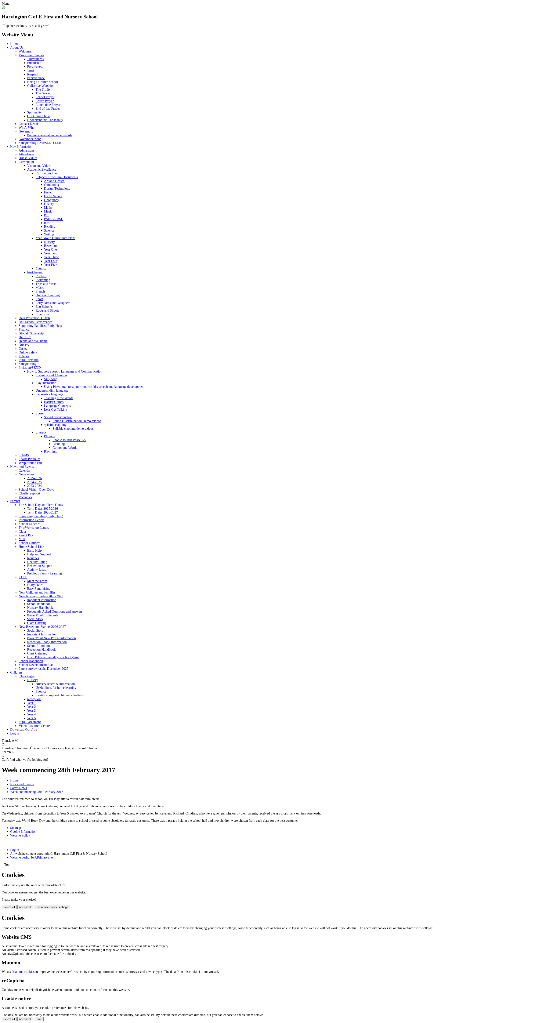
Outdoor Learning (48, 295)
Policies (24, 356)
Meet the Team (37, 581)
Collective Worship (40, 85)
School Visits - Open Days (36, 489)
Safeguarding (27, 364)
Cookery (41, 276)
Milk (22, 539)
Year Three (51, 257)
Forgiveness (35, 66)
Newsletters (26, 474)
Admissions (26, 150)
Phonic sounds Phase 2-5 (69, 440)
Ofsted (23, 348)
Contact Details (29, 124)
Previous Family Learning (44, 573)
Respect (32, 74)
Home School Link (31, 546)
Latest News (18, 788)
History (49, 204)
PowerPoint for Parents (42, 615)
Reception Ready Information (47, 642)
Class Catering (37, 623)
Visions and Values (31, 55)
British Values (28, 158)
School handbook (39, 604)
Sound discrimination (58, 417)
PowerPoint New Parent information (51, 638)
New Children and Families (37, 592)
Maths (48, 207)
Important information (41, 600)
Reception (51, 245)
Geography (51, 200)
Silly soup (50, 379)
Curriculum (26, 162)
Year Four (50, 261)
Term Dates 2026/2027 (42, 512)
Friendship (34, 63)
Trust (30, 70)
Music (48, 211)
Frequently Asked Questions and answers (54, 611)
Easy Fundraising (38, 588)
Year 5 (31, 718)
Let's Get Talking (55, 409)
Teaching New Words (58, 398)
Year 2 (31, 706)
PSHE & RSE (53, 219)
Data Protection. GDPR (34, 318)
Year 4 (31, 714)
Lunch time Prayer (48, 104)
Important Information (42, 634)
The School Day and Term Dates (41, 505)
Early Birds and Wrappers (53, 303)
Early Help (34, 550)
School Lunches (29, 524)
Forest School (53, 196)
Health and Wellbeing (33, 341)
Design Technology (57, 188)
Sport (39, 299)
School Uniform (29, 543)
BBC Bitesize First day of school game (53, 657)
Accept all (25, 907)
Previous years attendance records (49, 135)
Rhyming (50, 451)
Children (16, 672)
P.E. (46, 215)
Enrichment (35, 272)
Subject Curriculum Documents (57, 177)
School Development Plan (36, 665)
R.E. (47, 223)
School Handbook (39, 645)
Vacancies (25, 497)
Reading (49, 226)
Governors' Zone (30, 139)
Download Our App (23, 729)
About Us (16, 47)
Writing (49, 234)
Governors (26, 131)
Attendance (26, 154)
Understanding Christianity (45, 120)
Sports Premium (29, 459)
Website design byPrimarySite (31, 857)
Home (14, 44)
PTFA (23, 577)
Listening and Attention (51, 375)
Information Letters (31, 520)
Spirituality (34, 112)
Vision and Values (39, 165)
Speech (40, 413)
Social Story (35, 619)
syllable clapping (55, 425)
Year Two (50, 253)
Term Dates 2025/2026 (42, 508)
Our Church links (38, 116)
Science (49, 230)
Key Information (21, 146)
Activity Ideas (36, 569)
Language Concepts (57, 405)
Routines (33, 558)
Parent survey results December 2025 (43, 668)
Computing (51, 184)
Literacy (41, 432)
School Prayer (45, 97)
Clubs (22, 531)
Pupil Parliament (30, 722)
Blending (59, 444)
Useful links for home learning (56, 687)
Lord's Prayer (45, 101)
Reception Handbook (41, 649)
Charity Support (29, 493)
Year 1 (31, 703)
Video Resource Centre (34, 726)
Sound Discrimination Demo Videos (77, 421)
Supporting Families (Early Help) (41, 325)
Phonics (41, 268)
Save (39, 1019)
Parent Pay (26, 535)
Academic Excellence (41, 169)
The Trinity (43, 89)
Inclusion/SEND (30, 367)
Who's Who (27, 127)
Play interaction (46, 383)
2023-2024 (34, 485)
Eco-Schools (44, 306)
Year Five (50, 264)
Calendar (25, 470)
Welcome (25, 51)
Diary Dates (35, 585)
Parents (15, 501)
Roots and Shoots (47, 310)
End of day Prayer (48, 108)
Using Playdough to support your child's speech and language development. (94, 386)
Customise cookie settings (52, 907)
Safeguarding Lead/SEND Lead (40, 143)
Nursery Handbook (40, 607)
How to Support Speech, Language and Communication (64, 371)
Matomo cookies (23, 971)
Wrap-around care (31, 463)
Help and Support (39, 554)
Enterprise (42, 314)
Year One (50, 249)
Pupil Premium (29, 360)
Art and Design (54, 181)
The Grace (43, 93)
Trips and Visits (46, 284)
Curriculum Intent (47, 173)
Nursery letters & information (55, 684)
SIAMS (24, 455)
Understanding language (52, 390)
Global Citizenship (31, 333)
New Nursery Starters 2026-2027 (41, 596)
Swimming (43, 280)
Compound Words (65, 447)
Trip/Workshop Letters (34, 527)
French (48, 192)
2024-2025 (34, 482)
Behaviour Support (40, 565)
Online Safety (28, 352)
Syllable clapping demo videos (73, 428)
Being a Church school (42, 82)
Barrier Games (54, 402)
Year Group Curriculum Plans (55, 238)
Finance (24, 329)
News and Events (22, 466)
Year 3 (31, 710)
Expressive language (49, 394)
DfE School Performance (35, 322)
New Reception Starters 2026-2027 (42, 626)
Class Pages (27, 676)
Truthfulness (35, 59)
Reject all (9, 907)
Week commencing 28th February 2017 (36, 792)
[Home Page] (3, 8)
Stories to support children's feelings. (60, 695)
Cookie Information (23, 831)
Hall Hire (25, 337)
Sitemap (15, 828)
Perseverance (36, 78)
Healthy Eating (37, 562)
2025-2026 (34, 478)
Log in (14, 733)
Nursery (49, 242)
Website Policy (20, 835)
